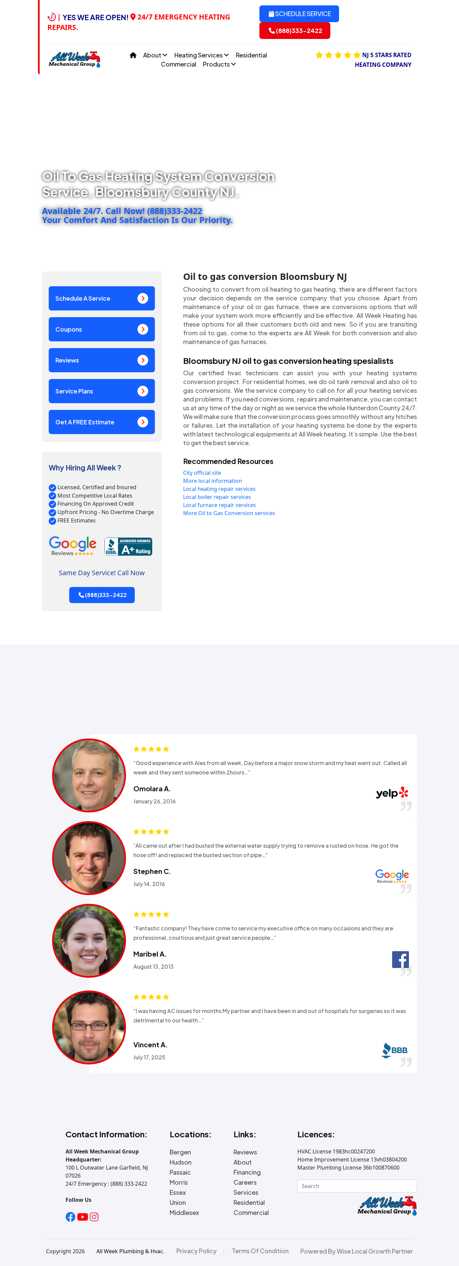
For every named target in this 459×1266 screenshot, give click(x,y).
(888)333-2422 (298, 30)
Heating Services (199, 55)
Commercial (178, 64)
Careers (245, 1182)
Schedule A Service (82, 298)
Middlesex (184, 1213)
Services (246, 1192)
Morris (179, 1182)
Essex (178, 1192)
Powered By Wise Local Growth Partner (356, 1251)
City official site (202, 472)
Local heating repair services (219, 489)
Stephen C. (152, 871)
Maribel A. (150, 954)
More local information (212, 480)
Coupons (68, 329)
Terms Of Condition (260, 1251)
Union (178, 1202)
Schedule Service (302, 13)
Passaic (180, 1172)
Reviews (67, 360)
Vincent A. (150, 1044)
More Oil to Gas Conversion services (229, 513)
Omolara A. (152, 788)
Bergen (180, 1152)
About (152, 55)
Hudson (181, 1162)
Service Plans (74, 391)
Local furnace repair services (219, 505)
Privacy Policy (196, 1251)
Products (217, 64)
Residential (251, 55)
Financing (247, 1172)
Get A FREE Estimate (84, 422)
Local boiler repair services (217, 497)
